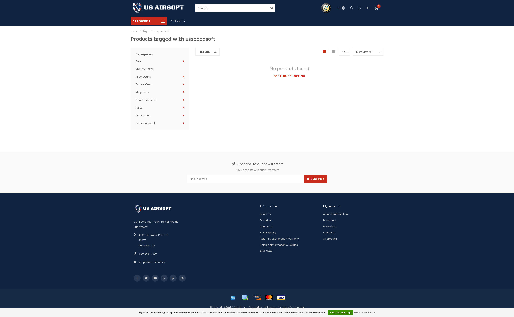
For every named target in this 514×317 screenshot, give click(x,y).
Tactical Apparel (145, 123)
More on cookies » (364, 312)
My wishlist (330, 226)
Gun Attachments (146, 100)
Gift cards (178, 21)
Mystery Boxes (145, 69)
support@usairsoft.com (153, 262)
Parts (139, 107)
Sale (138, 61)
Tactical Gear (143, 84)
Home (134, 31)
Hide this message (340, 312)
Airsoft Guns (143, 76)
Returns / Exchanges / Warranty (279, 238)
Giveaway (266, 251)
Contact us (266, 226)
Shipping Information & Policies (279, 245)
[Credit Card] (245, 298)
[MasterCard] (269, 298)
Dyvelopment (297, 307)
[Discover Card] (257, 298)
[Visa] (281, 298)
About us (265, 214)
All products (330, 238)
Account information (335, 214)
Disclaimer (266, 220)
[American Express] (233, 298)
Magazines (142, 92)
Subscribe (317, 179)
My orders (329, 220)
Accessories (143, 115)
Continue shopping (289, 76)
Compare (329, 232)
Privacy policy (268, 232)
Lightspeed (269, 307)
